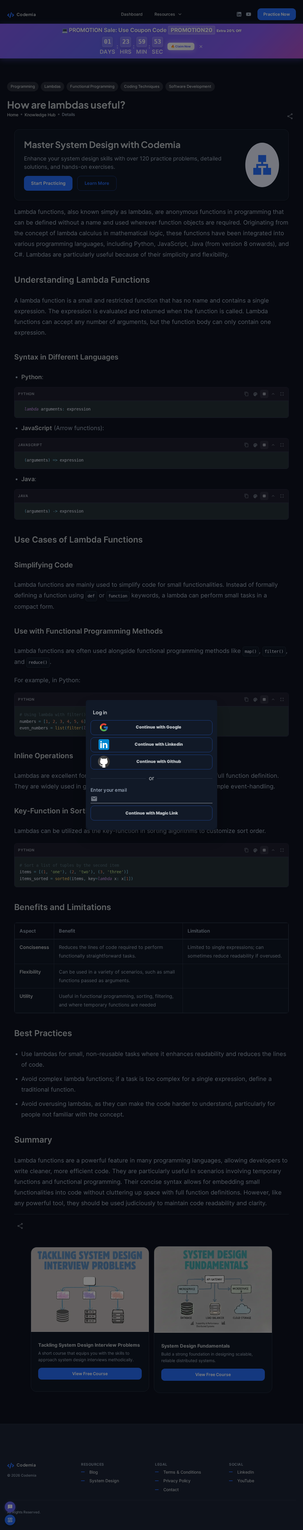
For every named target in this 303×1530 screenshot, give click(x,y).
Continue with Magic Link (151, 812)
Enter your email (109, 790)
